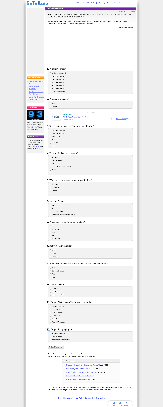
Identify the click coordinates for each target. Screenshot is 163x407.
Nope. (53, 253)
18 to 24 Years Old (58, 76)
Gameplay (55, 187)
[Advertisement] (91, 47)
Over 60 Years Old (58, 91)
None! (53, 146)
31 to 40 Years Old (58, 82)
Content (54, 191)
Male (53, 103)
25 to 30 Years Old (58, 79)
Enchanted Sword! (58, 130)
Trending (126, 405)
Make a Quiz (80, 3)
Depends (54, 256)
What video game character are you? (79, 369)
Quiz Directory (100, 3)
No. (52, 164)
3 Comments (121, 11)
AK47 (53, 140)
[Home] (37, 3)
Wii (52, 235)
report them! (35, 146)
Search (120, 405)
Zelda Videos (56, 319)
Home (113, 405)
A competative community (60, 340)
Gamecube (55, 238)
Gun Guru (55, 289)
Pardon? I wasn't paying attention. (63, 214)
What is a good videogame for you (78, 379)
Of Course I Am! (57, 211)
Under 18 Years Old (58, 73)
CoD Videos (55, 309)
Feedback (132, 11)
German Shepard (57, 271)
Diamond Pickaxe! (58, 133)
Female (54, 106)
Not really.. (55, 157)
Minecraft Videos (57, 306)
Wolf (53, 268)
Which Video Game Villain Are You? (75, 117)
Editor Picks (118, 3)
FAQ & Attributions (98, 398)
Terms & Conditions (65, 398)
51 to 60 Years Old (58, 88)
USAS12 (54, 143)
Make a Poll (90, 3)
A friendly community (58, 333)
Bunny (53, 277)
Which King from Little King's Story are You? (81, 372)
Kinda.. (54, 170)
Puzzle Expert (56, 292)
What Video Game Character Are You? (79, 376)
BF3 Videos (55, 316)
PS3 (53, 232)
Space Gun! (55, 137)
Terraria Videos (57, 313)
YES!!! (53, 250)
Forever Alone (56, 337)
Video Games (121, 119)
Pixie (53, 274)
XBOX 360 (55, 229)
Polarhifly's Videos (58, 322)
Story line (54, 194)
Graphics (54, 184)
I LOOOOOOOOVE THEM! (61, 167)
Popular (109, 3)
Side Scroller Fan (57, 295)
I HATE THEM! (56, 160)
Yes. (53, 173)
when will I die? (32, 127)
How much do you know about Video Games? (82, 365)
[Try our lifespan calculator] (35, 115)
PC (52, 226)
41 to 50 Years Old (58, 85)
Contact (87, 398)
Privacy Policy (78, 398)
